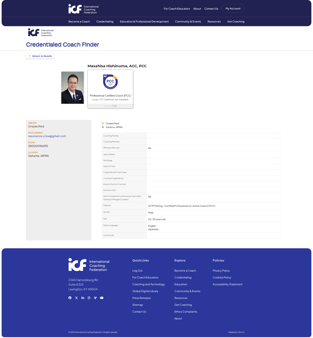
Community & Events (188, 21)
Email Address (35, 133)
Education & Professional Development (144, 21)
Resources (214, 21)
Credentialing (104, 21)
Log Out (137, 270)
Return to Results (42, 56)
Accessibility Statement (227, 284)
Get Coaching (236, 21)
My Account (233, 8)
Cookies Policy (222, 277)
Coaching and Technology (148, 284)
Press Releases (141, 298)
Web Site (32, 123)
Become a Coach (79, 21)
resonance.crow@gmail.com (47, 136)
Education (180, 284)
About (197, 8)
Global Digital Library (145, 291)
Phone (31, 142)
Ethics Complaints (185, 311)
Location (33, 152)
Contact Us (211, 8)
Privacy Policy (221, 270)
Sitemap (137, 304)
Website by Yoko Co (236, 332)
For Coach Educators (177, 8)
